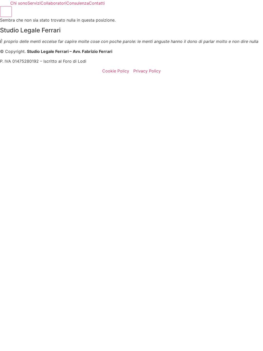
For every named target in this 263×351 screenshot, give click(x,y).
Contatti (97, 3)
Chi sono (18, 3)
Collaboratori (53, 3)
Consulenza (77, 3)
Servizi (34, 3)
